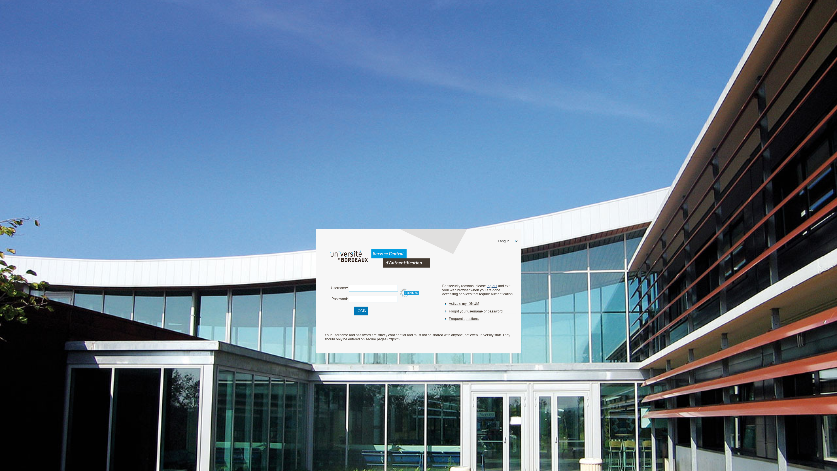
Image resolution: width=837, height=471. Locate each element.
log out (492, 286)
